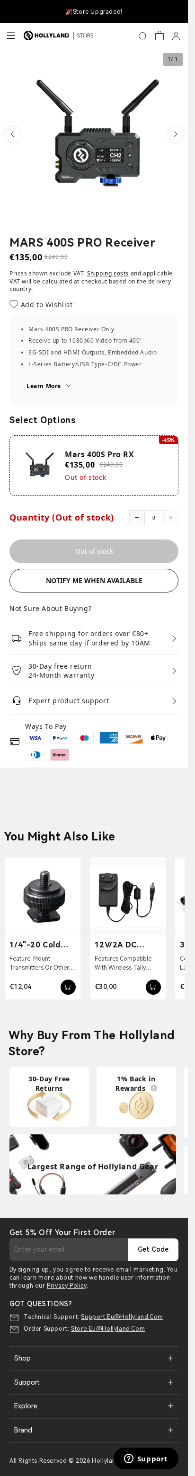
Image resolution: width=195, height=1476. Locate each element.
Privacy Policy (66, 1285)
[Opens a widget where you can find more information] (145, 1459)
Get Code (153, 1249)
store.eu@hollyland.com (108, 1329)
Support (27, 1382)
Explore (25, 1406)
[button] (12, 134)
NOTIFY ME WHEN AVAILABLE (94, 580)
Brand (23, 1430)
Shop (22, 1358)
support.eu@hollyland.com (122, 1317)
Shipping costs (108, 273)
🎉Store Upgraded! (94, 12)
